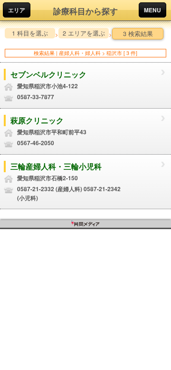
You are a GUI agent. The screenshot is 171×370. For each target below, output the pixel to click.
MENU (152, 10)
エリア (16, 10)
